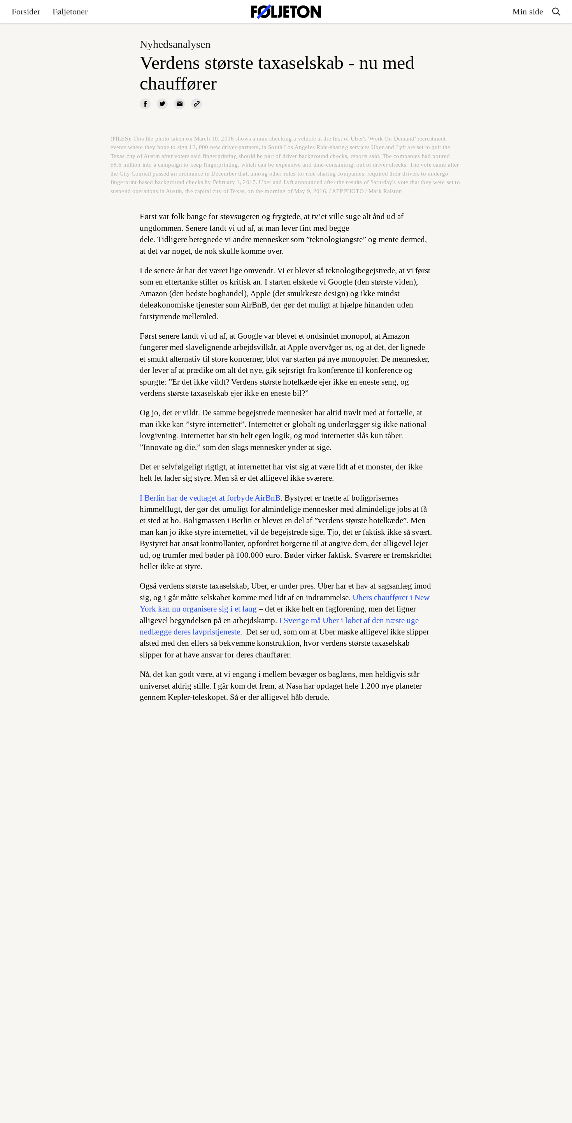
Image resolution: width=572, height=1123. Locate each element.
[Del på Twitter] (162, 103)
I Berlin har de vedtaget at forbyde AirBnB (210, 498)
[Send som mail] (179, 103)
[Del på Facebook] (145, 103)
